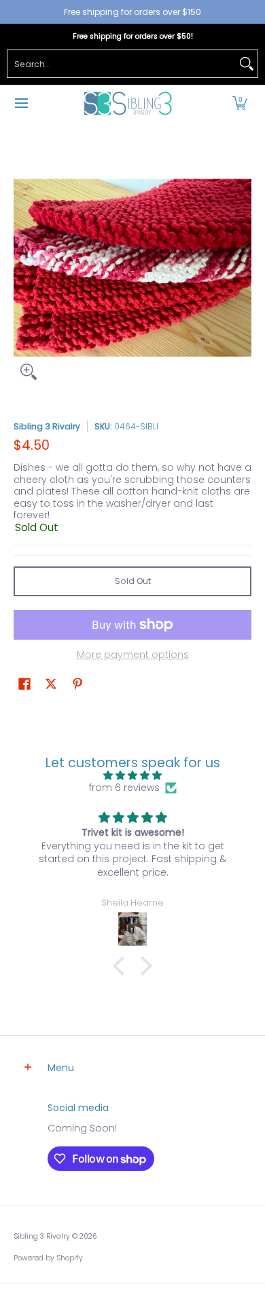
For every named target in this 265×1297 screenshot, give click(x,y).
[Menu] (21, 103)
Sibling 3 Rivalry (47, 426)
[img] (132, 775)
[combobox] (121, 63)
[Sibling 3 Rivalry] (128, 103)
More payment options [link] (133, 655)
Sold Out (133, 581)
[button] (239, 103)
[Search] (247, 63)
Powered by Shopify (48, 1258)
